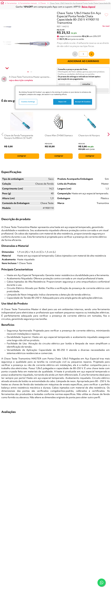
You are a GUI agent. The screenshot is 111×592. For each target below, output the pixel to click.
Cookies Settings (28, 102)
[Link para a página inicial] (2, 3)
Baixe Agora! (88, 7)
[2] (31, 72)
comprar (21, 156)
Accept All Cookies (83, 102)
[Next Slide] (108, 134)
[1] (28, 72)
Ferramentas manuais (28, 3)
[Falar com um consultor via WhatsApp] (101, 583)
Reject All (62, 102)
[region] (55, 97)
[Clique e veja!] (106, 27)
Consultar (86, 84)
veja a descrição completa (21, 80)
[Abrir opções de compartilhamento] (4, 79)
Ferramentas (12, 3)
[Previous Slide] (2, 134)
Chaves (43, 3)
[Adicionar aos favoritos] (106, 15)
